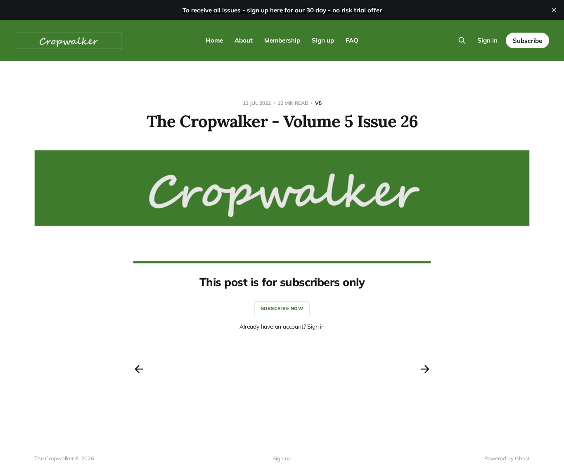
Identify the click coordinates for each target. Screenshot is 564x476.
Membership (282, 40)
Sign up (323, 40)
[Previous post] (138, 369)
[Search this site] (462, 40)
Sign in (487, 40)
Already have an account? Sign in (282, 326)
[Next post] (425, 369)
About (244, 40)
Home (214, 40)
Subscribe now (282, 308)
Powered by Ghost (507, 458)
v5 (318, 103)
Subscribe (527, 41)
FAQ (352, 40)
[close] (554, 10)
